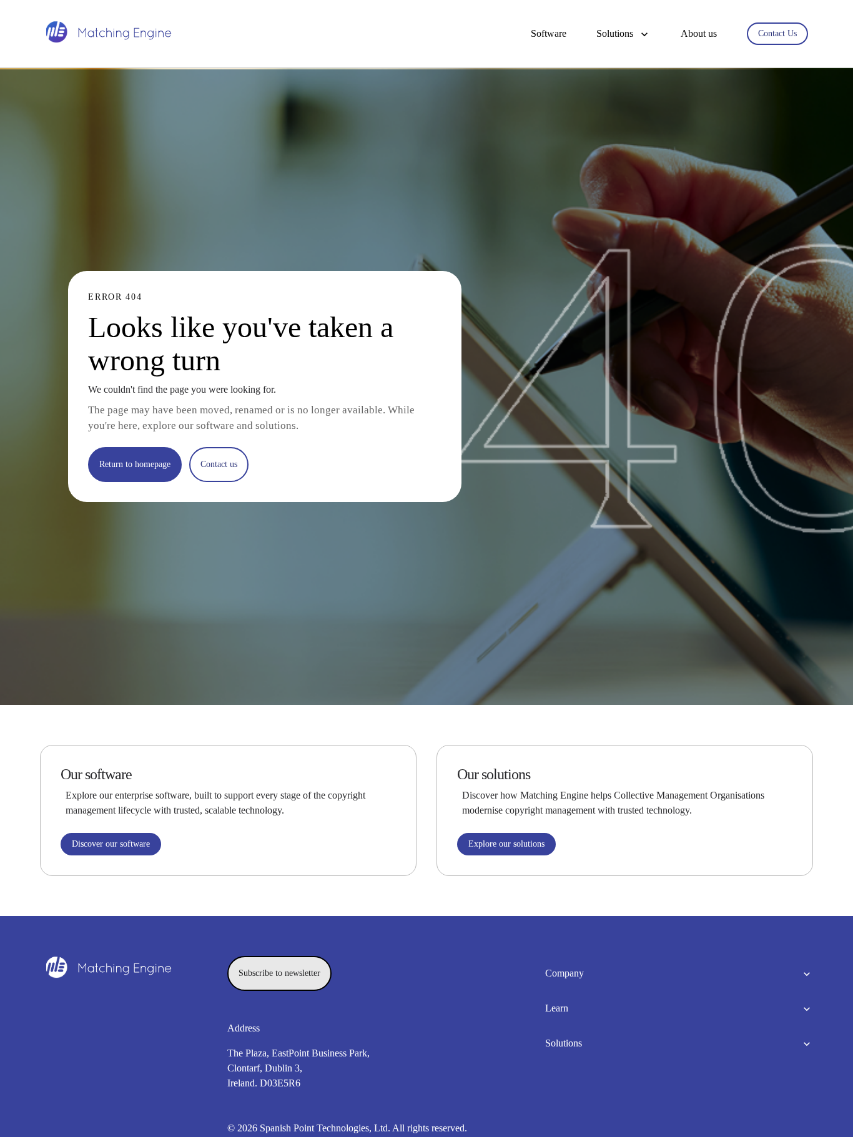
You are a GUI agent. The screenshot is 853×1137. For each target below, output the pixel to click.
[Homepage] (108, 34)
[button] (623, 33)
